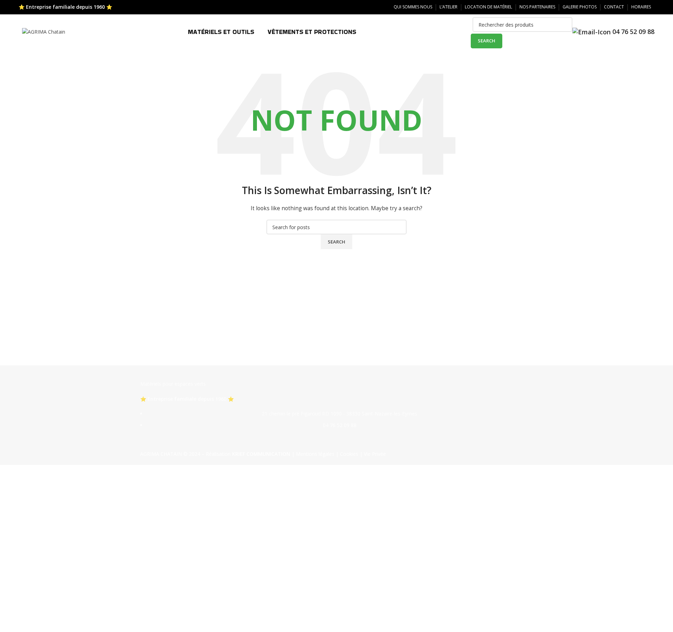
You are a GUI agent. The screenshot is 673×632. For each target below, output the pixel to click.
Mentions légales (315, 454)
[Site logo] (43, 31)
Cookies (349, 454)
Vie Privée (375, 454)
